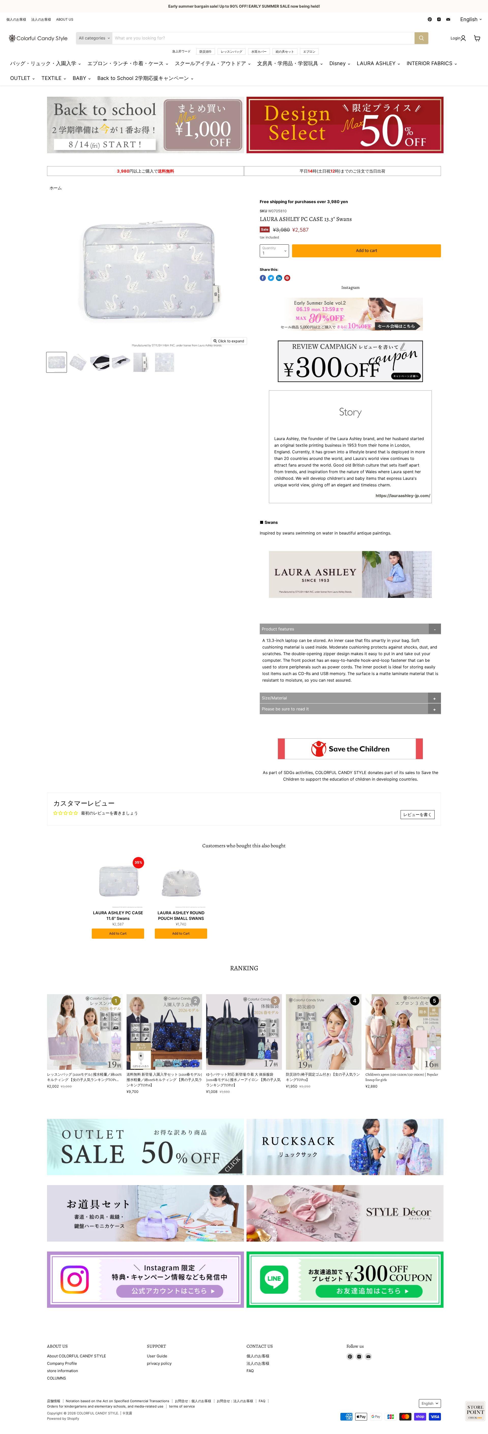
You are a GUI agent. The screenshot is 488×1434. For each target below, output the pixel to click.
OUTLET (21, 78)
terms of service (182, 1406)
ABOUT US (64, 19)
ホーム (56, 187)
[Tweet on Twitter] (271, 278)
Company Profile (62, 1363)
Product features (278, 628)
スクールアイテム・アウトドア (211, 63)
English (469, 19)
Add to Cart (118, 933)
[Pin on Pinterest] (287, 278)
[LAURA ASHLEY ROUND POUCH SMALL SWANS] (181, 882)
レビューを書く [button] (417, 814)
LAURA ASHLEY (377, 63)
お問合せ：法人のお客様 (235, 1401)
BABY (80, 78)
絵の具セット (285, 51)
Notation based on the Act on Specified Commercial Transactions (117, 1401)
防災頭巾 (206, 51)
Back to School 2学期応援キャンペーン (143, 78)
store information (62, 1370)
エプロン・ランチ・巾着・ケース (126, 63)
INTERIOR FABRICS (430, 63)
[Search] (421, 38)
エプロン (309, 51)
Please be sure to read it (285, 708)
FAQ (250, 1370)
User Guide (157, 1356)
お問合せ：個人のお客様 (193, 1401)
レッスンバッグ (231, 51)
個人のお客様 (16, 19)
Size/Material (274, 697)
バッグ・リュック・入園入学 (44, 63)
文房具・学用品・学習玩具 (288, 63)
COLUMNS (56, 1378)
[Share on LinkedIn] (279, 278)
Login (456, 38)
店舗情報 (53, 1401)
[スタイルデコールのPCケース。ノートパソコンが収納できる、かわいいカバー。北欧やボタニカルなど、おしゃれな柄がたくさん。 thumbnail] (57, 362)
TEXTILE (52, 78)
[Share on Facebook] (263, 278)
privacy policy (159, 1363)
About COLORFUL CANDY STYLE (76, 1356)
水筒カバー (259, 51)
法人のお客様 (41, 19)
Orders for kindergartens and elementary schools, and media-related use (105, 1406)
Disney (338, 63)
